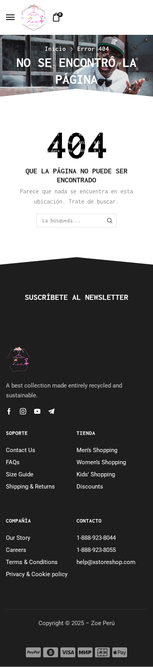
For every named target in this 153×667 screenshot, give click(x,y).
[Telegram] (51, 411)
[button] (10, 17)
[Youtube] (37, 411)
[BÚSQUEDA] (110, 220)
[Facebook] (9, 411)
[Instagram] (23, 411)
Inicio (55, 48)
